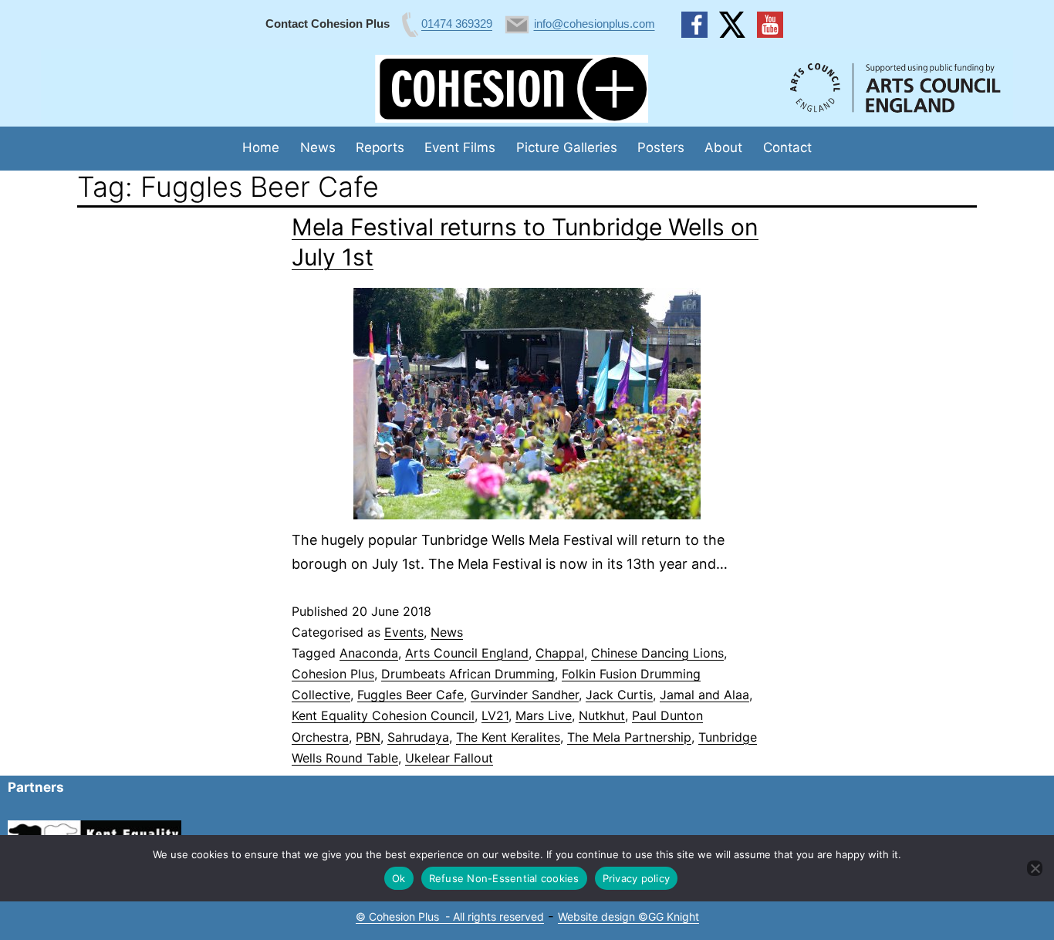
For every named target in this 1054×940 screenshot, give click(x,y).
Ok (399, 878)
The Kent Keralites (508, 737)
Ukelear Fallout (449, 758)
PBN (368, 737)
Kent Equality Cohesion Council (383, 715)
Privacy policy (637, 878)
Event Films (459, 147)
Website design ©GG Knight (628, 916)
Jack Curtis (619, 694)
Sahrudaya (418, 737)
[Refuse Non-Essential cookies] (1034, 868)
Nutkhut (602, 715)
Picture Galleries (566, 147)
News (318, 147)
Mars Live (543, 715)
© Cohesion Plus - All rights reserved (450, 916)
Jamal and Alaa (704, 694)
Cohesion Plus (333, 673)
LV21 (494, 715)
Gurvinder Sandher (525, 694)
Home (260, 147)
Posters (660, 147)
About (723, 147)
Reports (380, 147)
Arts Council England (467, 653)
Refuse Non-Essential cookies (504, 878)
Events (404, 632)
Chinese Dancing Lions (657, 653)
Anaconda (369, 653)
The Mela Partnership (629, 737)
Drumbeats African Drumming (468, 673)
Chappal (559, 653)
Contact (787, 147)
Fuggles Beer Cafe (410, 694)
